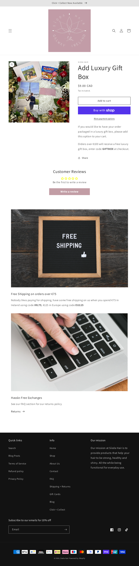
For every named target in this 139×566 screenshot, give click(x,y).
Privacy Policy (15, 478)
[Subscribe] (65, 530)
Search (12, 448)
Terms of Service (17, 463)
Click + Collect (57, 509)
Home (53, 448)
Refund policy (16, 471)
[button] (10, 30)
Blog (52, 501)
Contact (54, 471)
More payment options (104, 118)
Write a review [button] (69, 191)
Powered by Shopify (77, 558)
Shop (52, 455)
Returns (16, 411)
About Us (55, 463)
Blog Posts (14, 455)
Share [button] (85, 157)
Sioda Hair (64, 558)
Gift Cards (55, 494)
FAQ (52, 478)
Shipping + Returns (60, 486)
